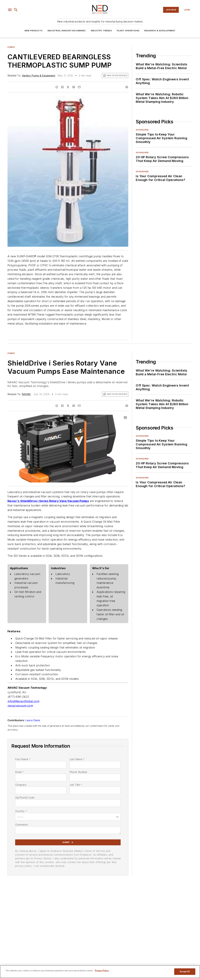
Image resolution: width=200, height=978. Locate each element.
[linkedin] (62, 87)
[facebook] (56, 87)
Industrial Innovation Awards (67, 30)
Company (21, 784)
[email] (79, 87)
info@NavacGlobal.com (23, 701)
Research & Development (159, 30)
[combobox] (68, 816)
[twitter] (68, 87)
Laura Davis (32, 720)
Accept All (185, 971)
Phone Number (78, 772)
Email (19, 772)
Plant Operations (128, 30)
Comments (21, 824)
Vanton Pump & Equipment (38, 75)
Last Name (77, 759)
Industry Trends (101, 30)
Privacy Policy (102, 970)
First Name (22, 759)
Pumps (11, 47)
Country (21, 811)
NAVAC (26, 394)
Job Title (76, 784)
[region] (100, 971)
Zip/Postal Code (24, 797)
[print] (126, 87)
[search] (15, 9)
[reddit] (73, 87)
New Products (33, 30)
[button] (10, 9)
